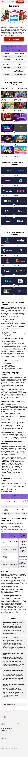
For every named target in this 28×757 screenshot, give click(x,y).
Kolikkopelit (22, 88)
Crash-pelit (15, 88)
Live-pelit (8, 88)
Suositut (3, 88)
